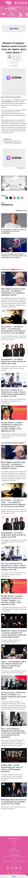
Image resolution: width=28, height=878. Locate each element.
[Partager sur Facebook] (6, 198)
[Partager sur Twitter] (10, 198)
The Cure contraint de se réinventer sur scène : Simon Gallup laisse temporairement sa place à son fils (13, 393)
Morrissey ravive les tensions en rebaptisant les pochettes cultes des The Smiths (13, 802)
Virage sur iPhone (14, 850)
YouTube (14, 845)
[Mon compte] (25, 2)
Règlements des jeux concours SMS (14, 860)
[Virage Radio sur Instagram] (20, 868)
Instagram (14, 843)
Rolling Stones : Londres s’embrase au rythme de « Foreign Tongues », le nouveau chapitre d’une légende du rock (12, 427)
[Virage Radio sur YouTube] (16, 868)
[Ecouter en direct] (19, 2)
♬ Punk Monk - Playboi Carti (12, 142)
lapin (11, 204)
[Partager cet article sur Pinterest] (14, 198)
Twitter (14, 842)
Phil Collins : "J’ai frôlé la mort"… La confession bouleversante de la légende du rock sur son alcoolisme (13, 330)
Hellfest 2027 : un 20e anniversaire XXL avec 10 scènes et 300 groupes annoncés (11, 768)
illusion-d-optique (5, 204)
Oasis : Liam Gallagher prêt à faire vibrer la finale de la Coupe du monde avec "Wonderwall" (13, 665)
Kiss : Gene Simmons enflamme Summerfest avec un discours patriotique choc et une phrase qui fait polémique (13, 733)
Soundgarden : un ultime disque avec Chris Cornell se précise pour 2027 (13, 361)
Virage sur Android (14, 852)
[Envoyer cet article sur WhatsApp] (18, 198)
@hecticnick (7, 139)
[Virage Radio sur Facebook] (7, 868)
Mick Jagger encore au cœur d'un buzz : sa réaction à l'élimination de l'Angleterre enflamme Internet (13, 292)
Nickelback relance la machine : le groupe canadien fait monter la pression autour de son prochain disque (14, 634)
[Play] (2, 13)
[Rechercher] (22, 2)
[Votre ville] (15, 2)
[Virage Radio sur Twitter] (11, 868)
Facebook (14, 840)
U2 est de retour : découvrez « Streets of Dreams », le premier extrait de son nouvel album (14, 695)
